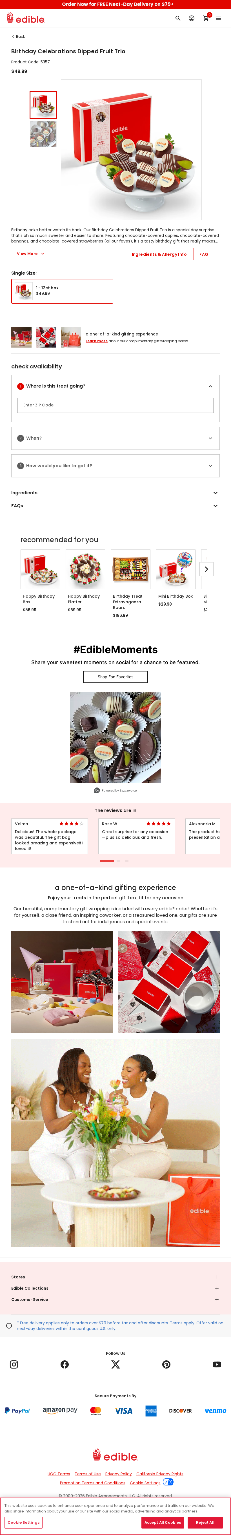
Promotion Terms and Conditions (92, 1483)
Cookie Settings (145, 1483)
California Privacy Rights (159, 1474)
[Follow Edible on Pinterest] (166, 1364)
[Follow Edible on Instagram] (14, 1364)
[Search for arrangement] (178, 18)
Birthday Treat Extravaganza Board (128, 601)
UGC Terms (59, 1474)
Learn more (97, 341)
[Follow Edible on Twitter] (115, 1364)
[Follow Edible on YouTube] (217, 1364)
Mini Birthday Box (175, 596)
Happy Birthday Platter (84, 599)
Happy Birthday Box (39, 599)
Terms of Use (88, 1474)
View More (27, 253)
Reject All (205, 1522)
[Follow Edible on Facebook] (64, 1364)
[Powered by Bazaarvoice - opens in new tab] (115, 791)
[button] (43, 105)
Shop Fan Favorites (115, 676)
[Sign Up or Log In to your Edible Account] (191, 18)
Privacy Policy (118, 1474)
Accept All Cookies (163, 1522)
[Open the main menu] (218, 18)
